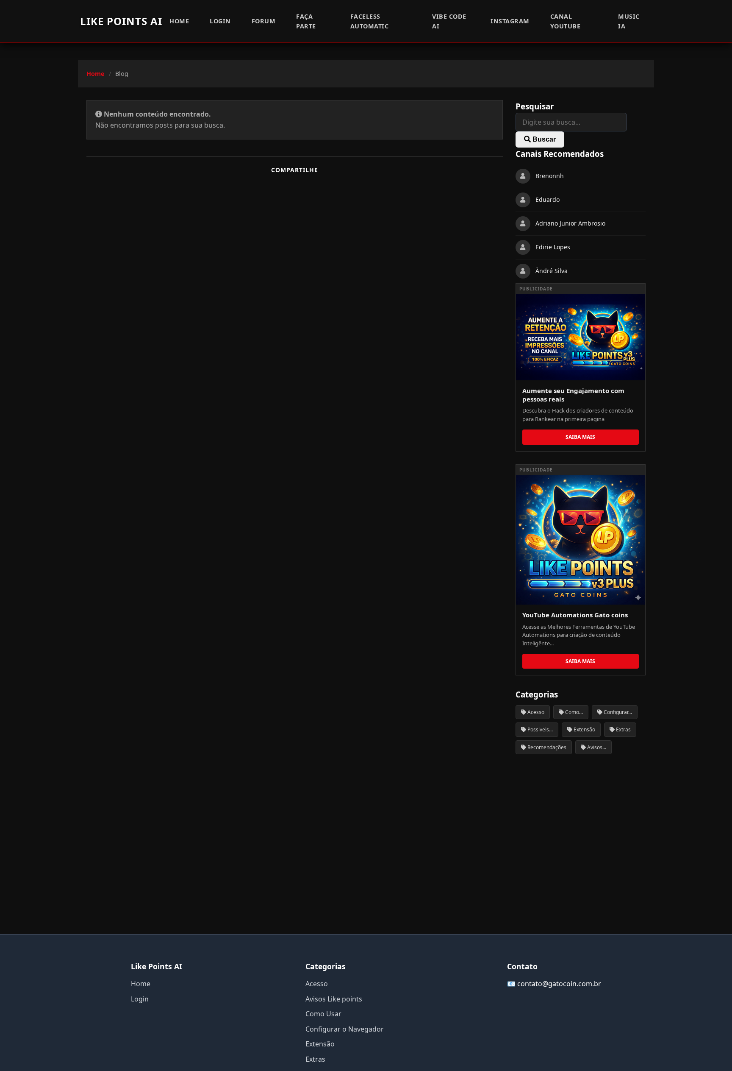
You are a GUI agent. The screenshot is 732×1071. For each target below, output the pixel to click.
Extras (623, 729)
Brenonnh (549, 176)
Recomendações (546, 747)
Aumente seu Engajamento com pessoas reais (573, 394)
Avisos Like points (333, 999)
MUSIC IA (629, 21)
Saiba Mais (580, 437)
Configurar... (617, 712)
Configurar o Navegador (344, 1029)
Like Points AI (121, 21)
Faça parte (306, 21)
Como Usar (323, 1013)
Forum (264, 21)
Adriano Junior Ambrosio (570, 223)
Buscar (543, 139)
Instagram (510, 21)
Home (179, 21)
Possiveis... (539, 729)
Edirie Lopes (552, 247)
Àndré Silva (551, 271)
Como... (573, 712)
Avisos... (596, 747)
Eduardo (547, 200)
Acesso (535, 712)
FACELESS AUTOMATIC (369, 21)
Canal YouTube (565, 21)
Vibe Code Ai (449, 21)
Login (220, 21)
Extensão (583, 729)
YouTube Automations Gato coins (575, 615)
